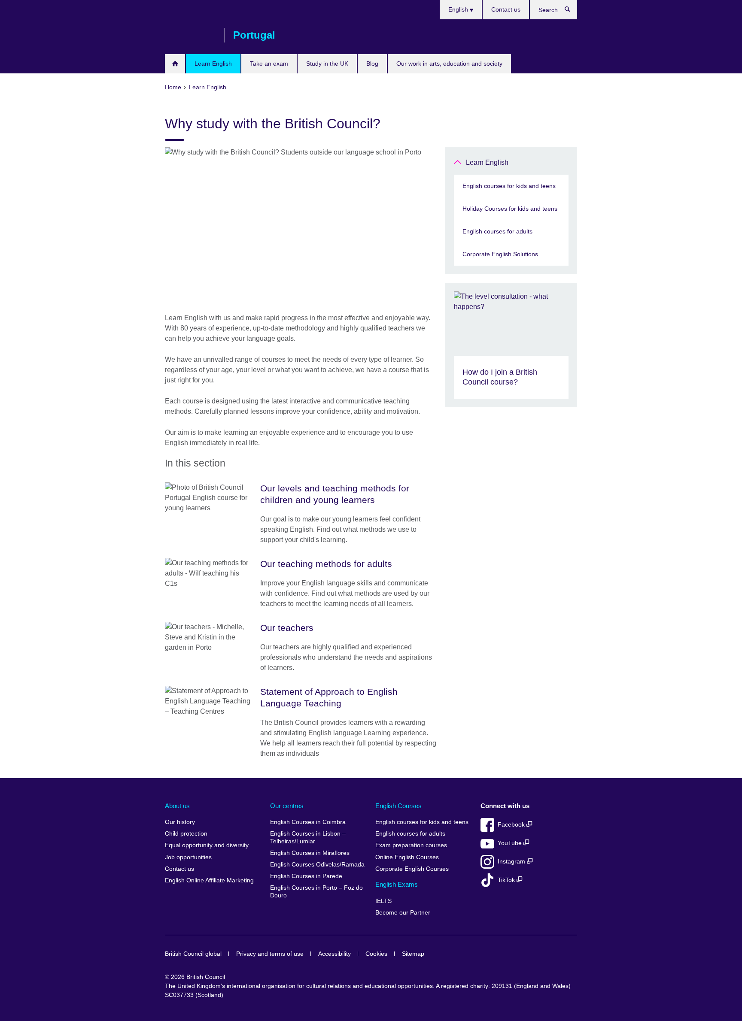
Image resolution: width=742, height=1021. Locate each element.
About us (177, 805)
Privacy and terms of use (270, 954)
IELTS (383, 901)
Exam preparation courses (411, 845)
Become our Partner (402, 912)
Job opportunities (188, 857)
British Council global (193, 954)
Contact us (505, 9)
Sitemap (413, 954)
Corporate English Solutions (500, 254)
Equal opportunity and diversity (207, 845)
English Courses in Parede (306, 876)
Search (571, 11)
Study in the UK (327, 63)
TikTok (507, 880)
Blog (372, 63)
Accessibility (334, 954)
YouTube (510, 843)
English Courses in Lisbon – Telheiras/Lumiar (308, 837)
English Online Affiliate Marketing (209, 880)
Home (175, 63)
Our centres (287, 805)
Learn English (213, 63)
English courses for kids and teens (509, 185)
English (459, 9)
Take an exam (269, 63)
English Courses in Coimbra (308, 822)
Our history (180, 822)
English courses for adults (497, 231)
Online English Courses (407, 857)
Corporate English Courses (412, 869)
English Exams (396, 884)
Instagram (512, 861)
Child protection (186, 833)
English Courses (398, 805)
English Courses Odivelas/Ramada (317, 864)
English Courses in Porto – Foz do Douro (316, 892)
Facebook (512, 824)
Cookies (376, 954)
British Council (190, 35)
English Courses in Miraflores (310, 853)
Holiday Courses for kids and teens (509, 208)
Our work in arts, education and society (449, 63)
